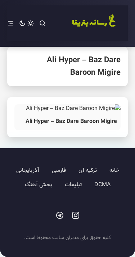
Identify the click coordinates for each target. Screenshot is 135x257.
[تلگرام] (59, 215)
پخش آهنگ (38, 184)
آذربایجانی (27, 170)
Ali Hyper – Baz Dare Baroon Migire (71, 121)
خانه (114, 170)
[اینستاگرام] (75, 215)
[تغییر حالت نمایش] (26, 23)
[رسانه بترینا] (94, 23)
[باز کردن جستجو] (42, 23)
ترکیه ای (87, 170)
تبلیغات (73, 184)
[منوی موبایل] (10, 23)
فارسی (59, 170)
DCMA (102, 184)
